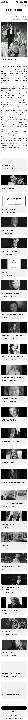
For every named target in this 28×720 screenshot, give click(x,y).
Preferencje (14, 715)
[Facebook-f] (7, 10)
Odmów (14, 711)
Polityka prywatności (19, 718)
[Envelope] (14, 10)
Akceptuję (14, 708)
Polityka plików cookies (9, 718)
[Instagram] (11, 10)
